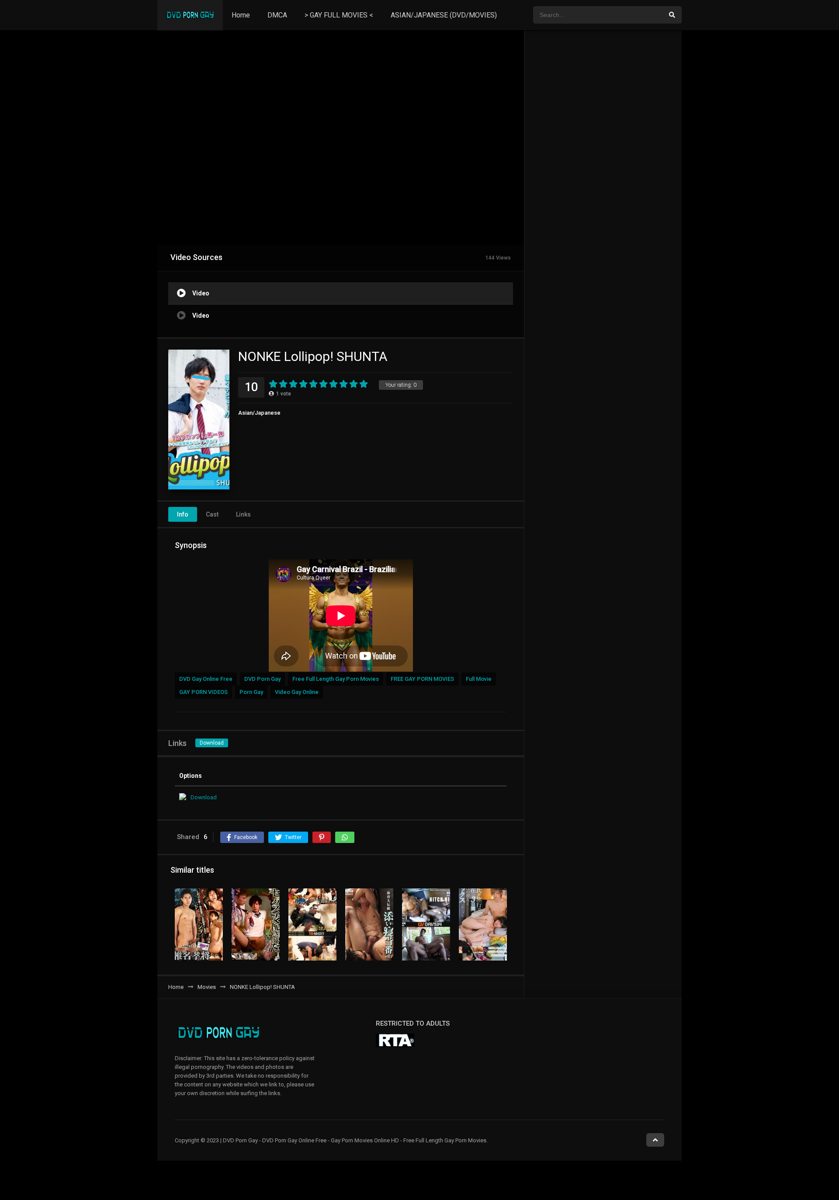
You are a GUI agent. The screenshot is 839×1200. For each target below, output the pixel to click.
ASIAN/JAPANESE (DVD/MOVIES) (444, 15)
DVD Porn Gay (262, 679)
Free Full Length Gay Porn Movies (335, 679)
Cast (212, 514)
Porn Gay (251, 692)
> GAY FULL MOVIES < (339, 15)
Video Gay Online (297, 692)
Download (212, 743)
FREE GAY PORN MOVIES (422, 679)
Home (241, 15)
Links (243, 514)
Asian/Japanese (259, 413)
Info (182, 514)
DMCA (277, 15)
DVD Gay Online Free (205, 679)
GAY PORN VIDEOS (203, 692)
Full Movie (479, 679)
